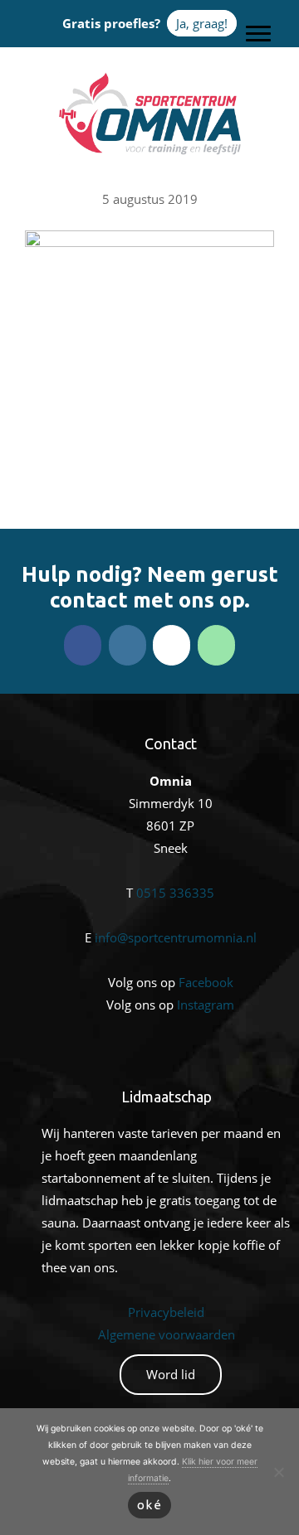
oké (150, 1505)
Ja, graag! (202, 23)
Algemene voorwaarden (166, 1334)
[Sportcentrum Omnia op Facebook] (82, 645)
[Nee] (278, 1472)
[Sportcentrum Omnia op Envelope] (171, 645)
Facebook (206, 982)
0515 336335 (175, 892)
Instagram (205, 1004)
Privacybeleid (166, 1312)
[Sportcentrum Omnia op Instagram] (127, 645)
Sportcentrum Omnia (149, 75)
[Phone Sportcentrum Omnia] (216, 645)
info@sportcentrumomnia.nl (176, 937)
